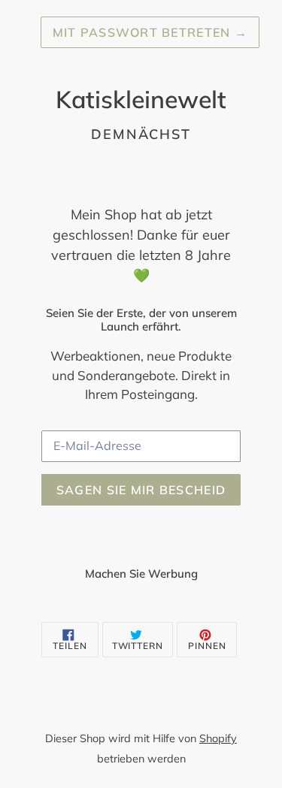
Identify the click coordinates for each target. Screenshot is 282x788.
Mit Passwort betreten (150, 32)
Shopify (218, 738)
